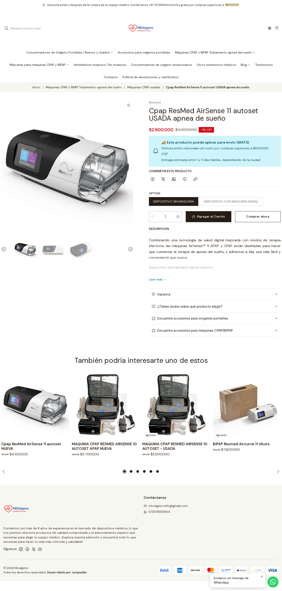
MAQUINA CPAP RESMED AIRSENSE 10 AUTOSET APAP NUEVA (104, 446)
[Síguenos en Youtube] (40, 549)
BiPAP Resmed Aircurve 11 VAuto (241, 443)
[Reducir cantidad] (153, 216)
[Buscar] (6, 28)
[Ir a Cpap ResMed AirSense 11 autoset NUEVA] (35, 405)
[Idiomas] (270, 28)
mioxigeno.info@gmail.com (168, 506)
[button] (69, 52)
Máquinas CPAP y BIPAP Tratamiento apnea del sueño (84, 87)
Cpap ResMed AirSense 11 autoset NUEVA (31, 446)
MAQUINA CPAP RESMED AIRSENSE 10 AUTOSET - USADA (174, 446)
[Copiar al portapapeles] (195, 179)
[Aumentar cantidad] (178, 216)
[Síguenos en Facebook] (27, 549)
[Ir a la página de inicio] (141, 28)
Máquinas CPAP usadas (143, 87)
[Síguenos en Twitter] (34, 549)
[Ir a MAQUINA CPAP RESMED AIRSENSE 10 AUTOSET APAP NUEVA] (106, 405)
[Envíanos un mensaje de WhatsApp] (272, 581)
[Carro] (276, 28)
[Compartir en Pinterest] (184, 179)
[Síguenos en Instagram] (21, 549)
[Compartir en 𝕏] (163, 179)
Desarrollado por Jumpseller (67, 572)
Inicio (36, 87)
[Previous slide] (4, 249)
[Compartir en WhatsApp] (174, 179)
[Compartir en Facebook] (152, 179)
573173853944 (159, 512)
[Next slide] (129, 249)
